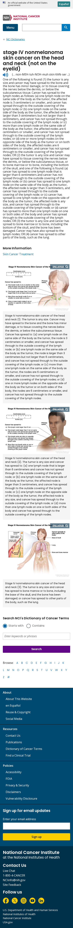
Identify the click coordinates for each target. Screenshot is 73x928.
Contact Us (13, 736)
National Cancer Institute (17, 918)
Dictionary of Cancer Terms (24, 749)
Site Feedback (12, 885)
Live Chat (9, 871)
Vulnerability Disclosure (21, 798)
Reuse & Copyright (18, 712)
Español (64, 4)
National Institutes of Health (19, 914)
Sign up (37, 837)
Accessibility (13, 772)
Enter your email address (19, 819)
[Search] (66, 27)
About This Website (19, 699)
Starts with (16, 626)
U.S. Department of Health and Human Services (30, 910)
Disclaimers (13, 792)
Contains (38, 626)
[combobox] (42, 27)
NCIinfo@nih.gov (14, 880)
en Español (13, 705)
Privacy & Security (17, 785)
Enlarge (61, 267)
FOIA (9, 779)
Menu (10, 28)
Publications (14, 742)
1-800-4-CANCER (14, 875)
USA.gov (8, 922)
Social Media (14, 719)
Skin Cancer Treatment (18, 254)
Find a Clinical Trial (18, 755)
